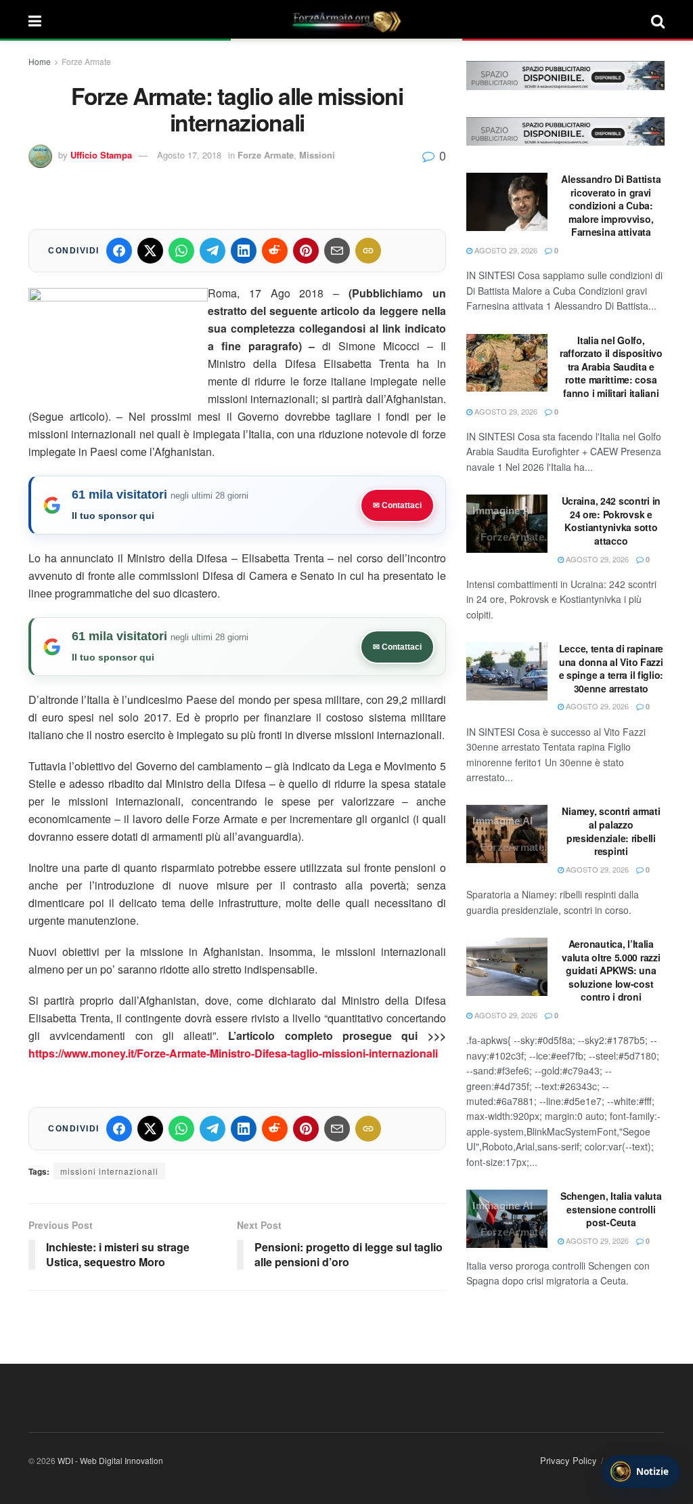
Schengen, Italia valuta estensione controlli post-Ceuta (611, 1209)
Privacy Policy (568, 1460)
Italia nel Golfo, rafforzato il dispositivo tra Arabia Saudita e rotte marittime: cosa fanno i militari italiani (611, 366)
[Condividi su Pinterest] (306, 251)
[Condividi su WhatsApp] (181, 251)
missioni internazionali (109, 1171)
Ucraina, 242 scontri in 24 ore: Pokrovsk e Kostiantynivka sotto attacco (611, 520)
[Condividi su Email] (337, 251)
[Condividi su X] (150, 251)
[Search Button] (658, 20)
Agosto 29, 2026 (504, 250)
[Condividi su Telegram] (212, 251)
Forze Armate (86, 61)
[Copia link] (368, 251)
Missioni (317, 154)
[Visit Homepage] (346, 20)
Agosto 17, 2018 (189, 154)
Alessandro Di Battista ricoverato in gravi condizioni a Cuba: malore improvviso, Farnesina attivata (611, 205)
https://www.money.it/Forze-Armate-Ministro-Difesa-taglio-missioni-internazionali (233, 1053)
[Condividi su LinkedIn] (243, 251)
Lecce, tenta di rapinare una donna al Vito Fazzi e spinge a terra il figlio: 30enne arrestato (611, 668)
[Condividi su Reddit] (275, 251)
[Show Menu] (34, 20)
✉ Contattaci (397, 505)
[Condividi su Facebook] (119, 251)
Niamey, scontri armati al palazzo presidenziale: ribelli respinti (611, 831)
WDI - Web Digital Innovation (110, 1460)
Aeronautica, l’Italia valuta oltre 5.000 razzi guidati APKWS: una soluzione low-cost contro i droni (611, 970)
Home (39, 61)
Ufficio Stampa (101, 154)
